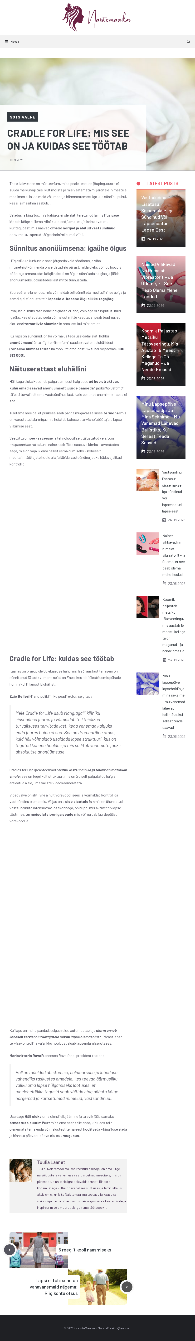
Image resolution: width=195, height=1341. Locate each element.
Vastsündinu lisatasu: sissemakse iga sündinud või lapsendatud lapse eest (172, 491)
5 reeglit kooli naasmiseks (85, 1249)
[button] (188, 41)
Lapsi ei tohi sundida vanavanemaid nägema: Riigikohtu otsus (54, 1286)
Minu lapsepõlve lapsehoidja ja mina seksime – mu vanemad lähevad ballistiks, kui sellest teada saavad (160, 423)
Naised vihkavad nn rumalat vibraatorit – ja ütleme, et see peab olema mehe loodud (173, 555)
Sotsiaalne (22, 117)
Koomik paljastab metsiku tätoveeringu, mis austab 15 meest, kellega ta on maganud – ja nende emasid (159, 350)
